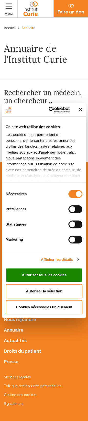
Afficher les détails (57, 259)
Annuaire (13, 330)
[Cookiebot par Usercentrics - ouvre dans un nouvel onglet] (51, 110)
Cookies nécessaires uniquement (44, 307)
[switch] (75, 209)
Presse (11, 361)
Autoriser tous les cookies (44, 275)
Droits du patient (22, 351)
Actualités (15, 340)
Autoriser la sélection (44, 291)
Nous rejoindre (20, 319)
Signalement (13, 404)
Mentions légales (17, 377)
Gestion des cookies (20, 395)
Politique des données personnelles (32, 386)
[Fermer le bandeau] (80, 109)
